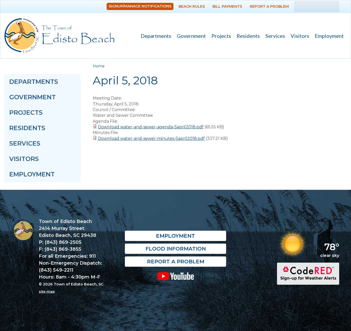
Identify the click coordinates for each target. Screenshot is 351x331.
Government (190, 36)
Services (274, 36)
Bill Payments (227, 6)
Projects (221, 36)
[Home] (59, 35)
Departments (154, 36)
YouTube (175, 276)
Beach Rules (192, 6)
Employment (329, 36)
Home (99, 66)
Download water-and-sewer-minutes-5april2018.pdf (151, 138)
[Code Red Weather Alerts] (308, 280)
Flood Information (175, 249)
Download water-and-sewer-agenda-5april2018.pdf (151, 126)
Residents (247, 36)
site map (47, 291)
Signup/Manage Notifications (140, 6)
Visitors (298, 36)
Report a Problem (269, 6)
